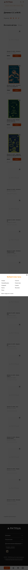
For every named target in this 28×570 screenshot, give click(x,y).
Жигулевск (17, 287)
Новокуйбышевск (5, 283)
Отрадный (3, 285)
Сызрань (17, 285)
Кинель (3, 287)
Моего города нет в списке (7, 293)
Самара (3, 280)
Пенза (2, 290)
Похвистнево (18, 283)
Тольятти (17, 280)
